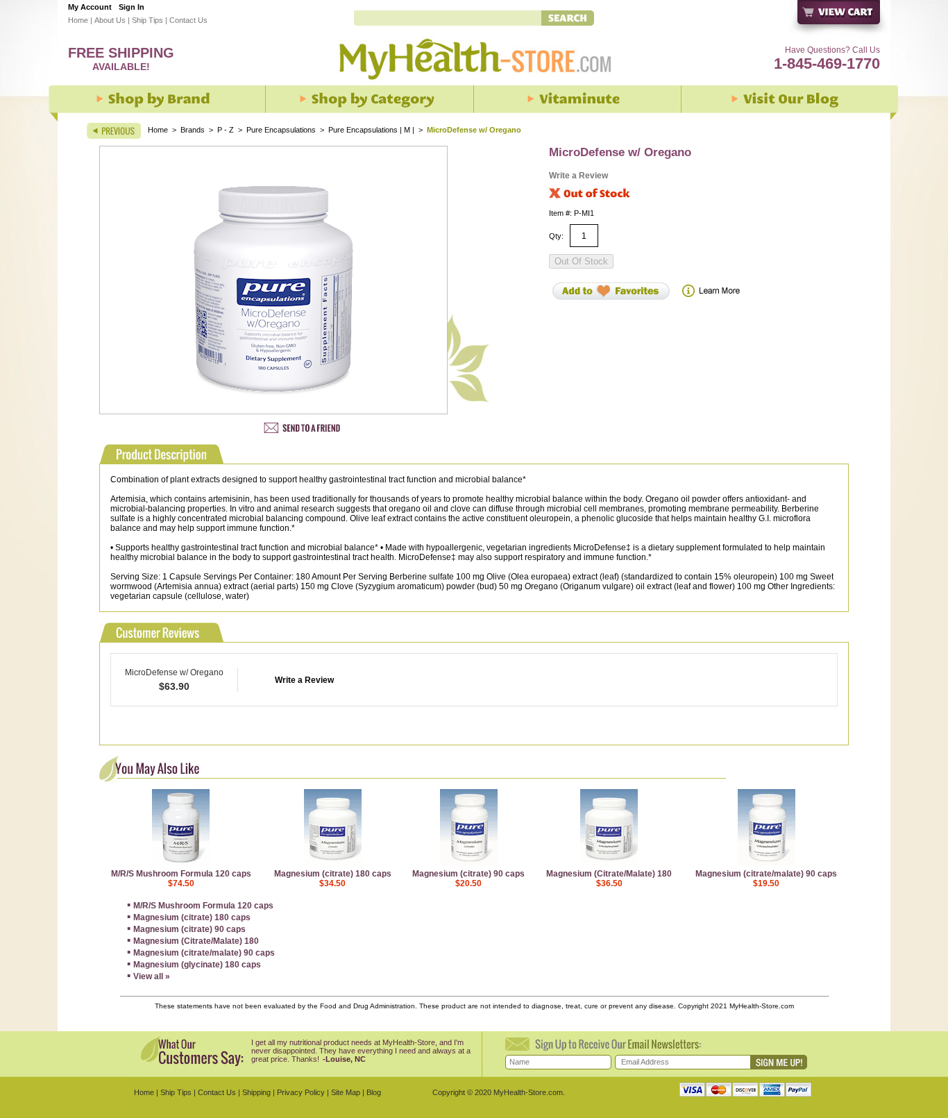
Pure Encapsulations (281, 130)
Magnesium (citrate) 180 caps (332, 874)
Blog (373, 1092)
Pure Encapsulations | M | (372, 130)
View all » (151, 976)
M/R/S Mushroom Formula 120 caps (181, 874)
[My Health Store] (474, 84)
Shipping (256, 1092)
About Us (110, 20)
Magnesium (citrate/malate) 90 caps (766, 874)
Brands (192, 130)
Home (78, 20)
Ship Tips (147, 20)
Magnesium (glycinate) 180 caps (197, 964)
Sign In (131, 7)
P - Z (225, 130)
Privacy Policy (301, 1092)
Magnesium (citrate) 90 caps (468, 874)
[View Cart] (839, 19)
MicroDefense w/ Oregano (174, 672)
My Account (90, 7)
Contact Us (188, 20)
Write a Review (578, 175)
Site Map (345, 1092)
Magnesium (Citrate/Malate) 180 (609, 874)
